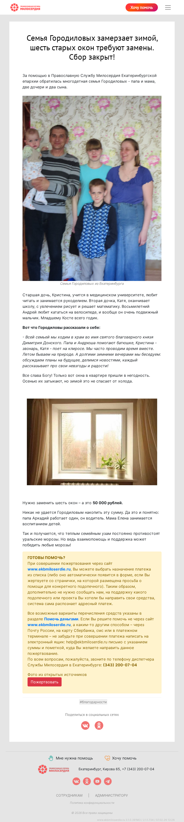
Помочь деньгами (61, 618)
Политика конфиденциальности (92, 803)
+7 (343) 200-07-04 (138, 769)
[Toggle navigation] (167, 7)
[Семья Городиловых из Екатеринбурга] (92, 188)
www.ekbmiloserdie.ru (49, 569)
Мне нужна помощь (74, 758)
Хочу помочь (142, 7)
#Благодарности (93, 702)
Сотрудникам (69, 795)
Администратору (111, 795)
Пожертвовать (44, 681)
